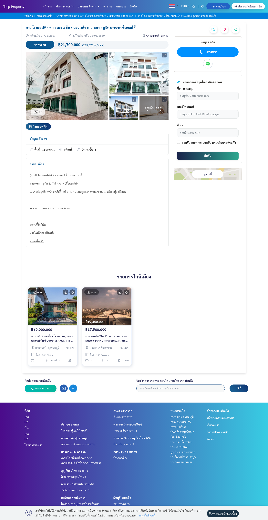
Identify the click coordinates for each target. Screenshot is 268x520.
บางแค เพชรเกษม (180, 447)
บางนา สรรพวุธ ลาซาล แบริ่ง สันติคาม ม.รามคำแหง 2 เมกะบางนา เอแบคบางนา (95, 15)
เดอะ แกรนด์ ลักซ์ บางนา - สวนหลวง (81, 463)
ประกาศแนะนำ (65, 6)
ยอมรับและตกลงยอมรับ (196, 142)
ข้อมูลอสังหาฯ (38, 138)
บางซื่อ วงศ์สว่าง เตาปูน (183, 457)
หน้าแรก (47, 6)
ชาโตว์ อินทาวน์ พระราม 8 (75, 490)
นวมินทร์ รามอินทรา (73, 497)
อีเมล (180, 125)
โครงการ (107, 6)
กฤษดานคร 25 (121, 503)
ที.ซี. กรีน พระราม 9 (123, 444)
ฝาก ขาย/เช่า (218, 6)
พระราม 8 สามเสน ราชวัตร (77, 484)
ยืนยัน (207, 155)
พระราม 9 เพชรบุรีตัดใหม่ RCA (132, 438)
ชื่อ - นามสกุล (185, 88)
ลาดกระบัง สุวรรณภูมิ (74, 438)
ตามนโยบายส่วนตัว (224, 142)
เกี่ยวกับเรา (213, 425)
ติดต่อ (133, 6)
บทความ (121, 6)
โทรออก (211, 52)
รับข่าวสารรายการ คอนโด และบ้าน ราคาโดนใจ (164, 380)
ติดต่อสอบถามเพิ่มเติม (38, 380)
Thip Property (14, 6)
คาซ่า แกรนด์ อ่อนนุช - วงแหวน (78, 444)
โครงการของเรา (33, 445)
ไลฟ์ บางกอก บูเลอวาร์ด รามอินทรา (80, 503)
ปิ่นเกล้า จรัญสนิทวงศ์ (182, 432)
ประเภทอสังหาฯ (87, 6)
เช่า (26, 422)
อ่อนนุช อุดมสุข (70, 424)
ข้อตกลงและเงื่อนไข (218, 411)
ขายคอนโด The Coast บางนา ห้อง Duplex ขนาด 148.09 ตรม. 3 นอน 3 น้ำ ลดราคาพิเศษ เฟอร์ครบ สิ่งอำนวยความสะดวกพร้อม (106, 338)
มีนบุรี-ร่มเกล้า (122, 497)
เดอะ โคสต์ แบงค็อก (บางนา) (77, 458)
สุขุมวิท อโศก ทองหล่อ (74, 470)
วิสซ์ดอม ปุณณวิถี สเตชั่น (74, 430)
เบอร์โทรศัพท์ (185, 106)
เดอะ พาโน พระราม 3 (125, 430)
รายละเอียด (37, 164)
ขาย (27, 417)
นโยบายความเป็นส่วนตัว (220, 418)
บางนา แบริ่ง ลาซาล (73, 452)
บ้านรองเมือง (120, 458)
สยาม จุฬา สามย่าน (125, 452)
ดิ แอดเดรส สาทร (122, 417)
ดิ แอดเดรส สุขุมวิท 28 (73, 476)
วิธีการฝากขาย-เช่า (217, 432)
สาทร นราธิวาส (122, 411)
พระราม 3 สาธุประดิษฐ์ (127, 424)
